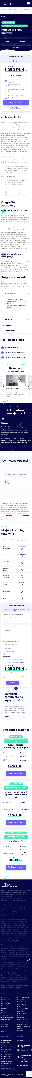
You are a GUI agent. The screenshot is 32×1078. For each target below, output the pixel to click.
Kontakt (7, 716)
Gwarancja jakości (6, 1015)
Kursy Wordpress (22, 1019)
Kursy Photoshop (22, 1013)
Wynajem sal (4, 1024)
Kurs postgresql (5, 1045)
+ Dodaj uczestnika (9, 651)
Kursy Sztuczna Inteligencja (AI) (14, 26)
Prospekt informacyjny (12, 347)
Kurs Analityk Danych (23, 1024)
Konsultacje (4, 1006)
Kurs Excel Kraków (6, 1049)
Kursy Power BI (21, 1004)
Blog (2, 1010)
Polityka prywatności (7, 1017)
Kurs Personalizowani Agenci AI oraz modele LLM (16, 795)
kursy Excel (9, 515)
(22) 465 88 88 (25, 1045)
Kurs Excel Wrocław (6, 1052)
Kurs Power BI (16, 841)
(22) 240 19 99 (25, 1047)
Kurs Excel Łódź (5, 1059)
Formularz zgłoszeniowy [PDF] (14, 352)
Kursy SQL (20, 1011)
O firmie (3, 997)
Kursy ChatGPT (8, 22)
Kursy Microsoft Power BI (16, 833)
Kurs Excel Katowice (6, 1061)
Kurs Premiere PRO (6, 1040)
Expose (4, 9)
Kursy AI (19, 1006)
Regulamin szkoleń (6, 1022)
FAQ (2, 1031)
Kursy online (4, 1026)
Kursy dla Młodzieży (22, 1022)
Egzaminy (4, 1008)
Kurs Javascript (5, 1042)
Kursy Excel (20, 999)
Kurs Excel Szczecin (6, 1068)
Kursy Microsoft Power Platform (16, 837)
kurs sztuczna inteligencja (8, 511)
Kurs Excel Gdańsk (6, 1056)
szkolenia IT (26, 515)
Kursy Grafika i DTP (22, 1009)
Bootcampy (20, 1030)
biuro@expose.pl (26, 1050)
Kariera (3, 1029)
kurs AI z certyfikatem (23, 511)
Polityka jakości (5, 1019)
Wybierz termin (16, 103)
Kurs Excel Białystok (6, 1063)
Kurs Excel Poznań (6, 1054)
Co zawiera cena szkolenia (17, 672)
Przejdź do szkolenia (16, 773)
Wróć (4, 16)
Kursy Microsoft (21, 1002)
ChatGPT (8, 11)
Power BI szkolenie (11, 519)
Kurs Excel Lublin (5, 1065)
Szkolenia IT (16, 9)
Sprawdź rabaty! (18, 614)
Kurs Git (3, 1047)
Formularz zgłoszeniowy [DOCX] (15, 357)
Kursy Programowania (23, 997)
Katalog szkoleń (5, 999)
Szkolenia (10, 9)
